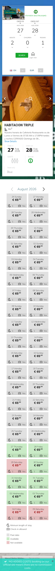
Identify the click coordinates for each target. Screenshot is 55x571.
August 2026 (26, 189)
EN (14, 70)
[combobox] (18, 70)
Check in (20, 21)
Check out (35, 21)
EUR (32, 70)
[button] (22, 55)
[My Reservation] (33, 53)
